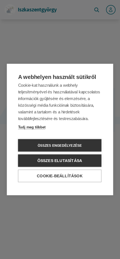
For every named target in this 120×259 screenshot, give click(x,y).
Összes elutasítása (59, 161)
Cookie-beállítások (60, 176)
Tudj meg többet (31, 127)
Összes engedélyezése (60, 145)
